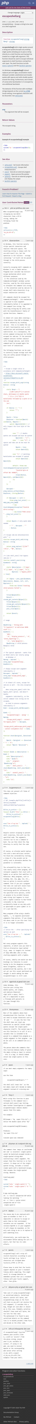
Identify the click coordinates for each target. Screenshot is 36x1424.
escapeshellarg (8, 1374)
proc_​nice (6, 1388)
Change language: (14, 13)
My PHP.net (7, 1417)
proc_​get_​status (8, 1386)
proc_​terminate (8, 1393)
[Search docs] (29, 3)
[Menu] (33, 3)
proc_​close (6, 1383)
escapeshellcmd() (11, 167)
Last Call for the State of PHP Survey (18, 8)
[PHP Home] (5, 3)
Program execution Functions (13, 1371)
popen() (7, 174)
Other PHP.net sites (10, 1422)
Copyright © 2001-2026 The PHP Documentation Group (14, 1410)
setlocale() (19, 96)
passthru (6, 1381)
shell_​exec (6, 1395)
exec (4, 1379)
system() (10, 66)
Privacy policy (24, 1422)
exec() (4, 66)
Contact (16, 1417)
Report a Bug (16, 196)
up (3, 208)
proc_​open (6, 1390)
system (5, 1397)
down (8, 208)
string (26, 39)
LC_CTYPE (27, 91)
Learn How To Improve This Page (13, 194)
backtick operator (25, 66)
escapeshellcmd (8, 1376)
